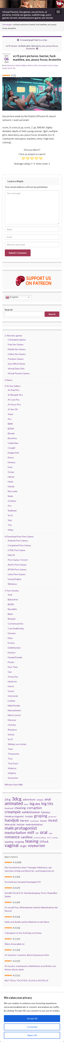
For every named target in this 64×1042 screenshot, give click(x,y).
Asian (10, 414)
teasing (31, 841)
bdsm (26, 804)
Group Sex (13, 676)
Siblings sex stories (17, 744)
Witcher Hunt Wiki (14, 784)
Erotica (11, 643)
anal (48, 799)
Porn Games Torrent (18, 559)
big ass (35, 803)
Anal (10, 594)
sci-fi (49, 837)
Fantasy (11, 462)
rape (50, 833)
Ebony (11, 457)
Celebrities (13, 443)
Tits (14, 68)
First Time (13, 667)
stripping (19, 841)
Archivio (8, 65)
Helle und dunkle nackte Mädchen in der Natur (27, 922)
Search (9, 309)
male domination (34, 824)
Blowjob (12, 618)
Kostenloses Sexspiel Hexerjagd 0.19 (23, 882)
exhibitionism (31, 812)
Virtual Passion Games (19, 373)
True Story (13, 763)
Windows (12, 584)
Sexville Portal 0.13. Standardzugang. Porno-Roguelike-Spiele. (31, 895)
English (13, 297)
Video (11, 529)
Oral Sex (12, 724)
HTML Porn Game (16, 550)
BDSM (11, 428)
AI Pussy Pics (33, 65)
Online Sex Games (17, 354)
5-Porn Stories (12, 590)
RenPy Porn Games (17, 564)
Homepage (6, 24)
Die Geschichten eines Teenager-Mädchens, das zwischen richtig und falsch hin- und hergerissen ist (29, 869)
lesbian (21, 824)
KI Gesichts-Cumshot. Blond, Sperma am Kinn (27, 955)
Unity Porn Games (16, 574)
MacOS (11, 555)
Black (10, 614)
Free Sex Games (15, 344)
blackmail (9, 808)
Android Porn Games (18, 540)
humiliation (34, 821)
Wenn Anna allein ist (15, 944)
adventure (29, 799)
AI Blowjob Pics (15, 394)
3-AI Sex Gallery (20, 65)
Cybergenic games (17, 339)
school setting (40, 838)
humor (43, 820)
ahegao (40, 800)
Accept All (32, 1018)
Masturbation (14, 710)
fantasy (45, 812)
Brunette (43, 65)
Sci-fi (10, 68)
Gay (10, 671)
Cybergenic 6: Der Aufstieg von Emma (23, 933)
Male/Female (14, 705)
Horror (11, 686)
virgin (23, 846)
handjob (12, 820)
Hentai (11, 486)
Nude (4, 68)
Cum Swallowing (16, 628)
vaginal (11, 845)
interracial (10, 824)
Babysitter (13, 599)
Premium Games (16, 359)
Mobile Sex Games (17, 349)
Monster (12, 720)
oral (43, 832)
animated (14, 803)
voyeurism (36, 845)
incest (52, 820)
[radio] (23, 159)
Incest (11, 691)
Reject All (32, 1035)
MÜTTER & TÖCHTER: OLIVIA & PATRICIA (26, 980)
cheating (20, 808)
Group (55, 65)
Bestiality (12, 609)
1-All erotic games (13, 335)
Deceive (12, 633)
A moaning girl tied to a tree (33, 40)
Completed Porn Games (19, 545)
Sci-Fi (10, 739)
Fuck (50, 65)
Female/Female (15, 657)
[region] (32, 1017)
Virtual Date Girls (16, 368)
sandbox (27, 837)
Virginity (12, 773)
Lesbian (11, 700)
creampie (13, 811)
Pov (9, 505)
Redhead (12, 510)
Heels (10, 481)
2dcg (8, 799)
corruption (34, 807)
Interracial (13, 696)
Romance (12, 729)
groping (40, 816)
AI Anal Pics (13, 390)
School (11, 734)
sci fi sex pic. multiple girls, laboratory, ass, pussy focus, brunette (32, 47)
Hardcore (12, 681)
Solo (10, 520)
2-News (8, 380)
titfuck (44, 841)
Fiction (11, 662)
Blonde (11, 433)
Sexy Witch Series (16, 363)
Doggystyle (13, 452)
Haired (11, 476)
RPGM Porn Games (17, 569)
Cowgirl (11, 448)
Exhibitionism (14, 647)
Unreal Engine (14, 579)
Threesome (13, 753)
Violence (12, 768)
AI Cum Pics (14, 399)
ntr (37, 833)
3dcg (17, 798)
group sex (52, 817)
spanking (9, 841)
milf (30, 832)
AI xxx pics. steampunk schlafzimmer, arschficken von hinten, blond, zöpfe (30, 968)
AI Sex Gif (13, 409)
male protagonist (21, 828)
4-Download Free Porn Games (19, 536)
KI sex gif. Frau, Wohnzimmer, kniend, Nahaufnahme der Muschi (31, 909)
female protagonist (14, 816)
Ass (9, 419)
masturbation (15, 832)
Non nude (12, 491)
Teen (10, 749)
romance (12, 836)
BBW (10, 423)
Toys (10, 758)
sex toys (55, 838)
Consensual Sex (15, 623)
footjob (29, 816)
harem (24, 820)
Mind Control (14, 715)
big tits (47, 803)
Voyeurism (13, 778)
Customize (32, 1027)
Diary (10, 638)
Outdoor (12, 501)
